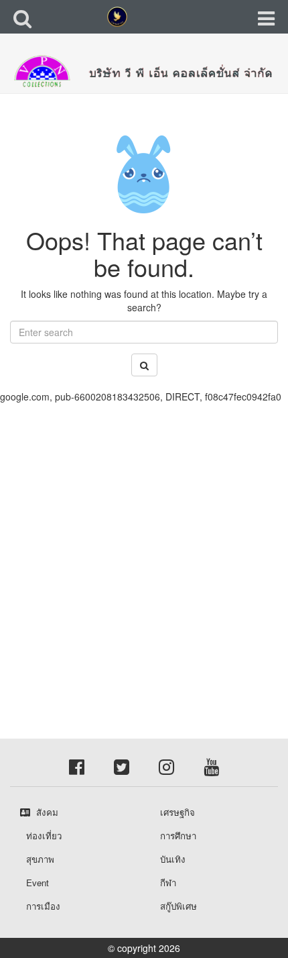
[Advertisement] (144, 547)
